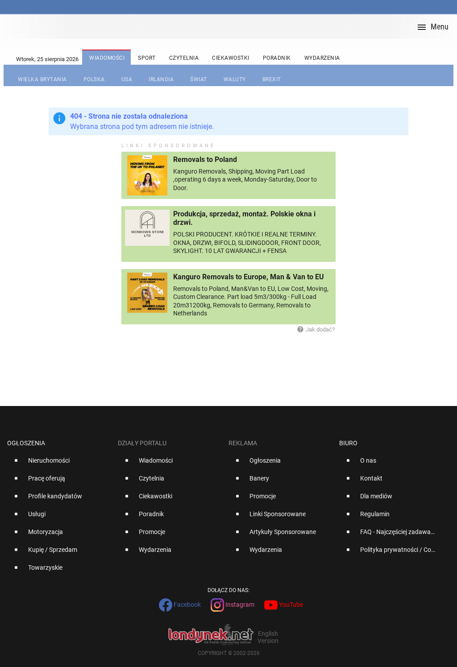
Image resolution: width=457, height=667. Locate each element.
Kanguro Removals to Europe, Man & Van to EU (248, 277)
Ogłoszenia (26, 443)
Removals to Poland (205, 159)
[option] (59, 464)
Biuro (348, 443)
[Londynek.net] (232, 27)
